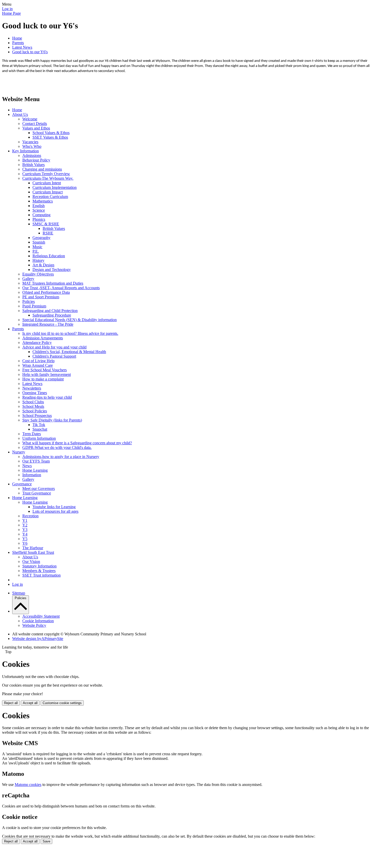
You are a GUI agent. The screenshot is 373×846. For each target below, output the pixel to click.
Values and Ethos (36, 128)
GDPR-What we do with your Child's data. (57, 447)
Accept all (30, 703)
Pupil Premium (34, 306)
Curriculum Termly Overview (46, 174)
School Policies (34, 411)
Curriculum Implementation (54, 187)
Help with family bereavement (46, 374)
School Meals (33, 406)
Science (38, 210)
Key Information (25, 151)
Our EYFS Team (36, 461)
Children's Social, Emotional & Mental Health (69, 352)
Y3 (24, 529)
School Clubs (33, 402)
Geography (41, 237)
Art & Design (43, 265)
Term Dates (31, 434)
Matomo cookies (28, 784)
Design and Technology (51, 269)
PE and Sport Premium (40, 297)
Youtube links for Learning (54, 507)
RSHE (48, 233)
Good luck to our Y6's (30, 52)
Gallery (28, 279)
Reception (30, 516)
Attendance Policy (37, 342)
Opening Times (34, 393)
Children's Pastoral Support (54, 356)
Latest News (22, 47)
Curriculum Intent (46, 183)
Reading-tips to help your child (47, 397)
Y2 (24, 525)
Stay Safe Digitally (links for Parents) (52, 420)
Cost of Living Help (38, 361)
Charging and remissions (42, 169)
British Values (33, 164)
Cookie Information (38, 621)
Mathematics (42, 201)
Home (17, 38)
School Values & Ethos (51, 133)
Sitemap (18, 593)
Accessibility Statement (41, 616)
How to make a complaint (43, 379)
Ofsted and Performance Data (46, 292)
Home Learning (35, 470)
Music (37, 247)
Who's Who (31, 146)
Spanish (38, 242)
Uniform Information (39, 438)
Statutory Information (39, 566)
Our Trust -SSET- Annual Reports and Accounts (61, 288)
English (38, 206)
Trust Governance (36, 493)
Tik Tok (38, 424)
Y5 (24, 539)
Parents (18, 43)
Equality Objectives (38, 274)
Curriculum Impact (47, 192)
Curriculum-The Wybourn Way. (47, 178)
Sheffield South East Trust (33, 552)
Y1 (24, 520)
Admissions (31, 155)
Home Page (11, 13)
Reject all (11, 703)
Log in (7, 9)
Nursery (18, 452)
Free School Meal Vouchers (44, 370)
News (27, 466)
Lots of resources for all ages (55, 511)
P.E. (35, 251)
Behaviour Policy (36, 160)
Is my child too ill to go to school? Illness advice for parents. (70, 333)
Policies (28, 301)
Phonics (38, 219)
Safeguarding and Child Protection (50, 310)
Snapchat (39, 429)
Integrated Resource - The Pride (47, 324)
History (38, 260)
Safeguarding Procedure (51, 315)
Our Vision (31, 561)
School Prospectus (37, 415)
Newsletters (31, 388)
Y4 (24, 534)
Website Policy (34, 625)
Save (46, 841)
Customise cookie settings (62, 703)
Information (31, 475)
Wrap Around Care (37, 365)
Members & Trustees (39, 570)
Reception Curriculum (50, 196)
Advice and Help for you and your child (54, 347)
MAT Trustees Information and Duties (52, 283)
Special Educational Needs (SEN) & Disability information (69, 320)
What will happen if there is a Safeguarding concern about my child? (77, 443)
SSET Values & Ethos (50, 137)
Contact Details (34, 123)
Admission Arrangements (42, 338)
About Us (20, 114)
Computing (41, 215)
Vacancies (30, 142)
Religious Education (48, 256)
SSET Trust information (41, 575)
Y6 (24, 543)
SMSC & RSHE (45, 224)
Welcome (29, 119)
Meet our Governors (38, 488)
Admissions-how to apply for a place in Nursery (60, 456)
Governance (22, 484)
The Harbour (32, 548)
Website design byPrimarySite (37, 638)
